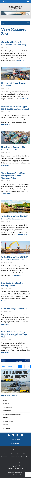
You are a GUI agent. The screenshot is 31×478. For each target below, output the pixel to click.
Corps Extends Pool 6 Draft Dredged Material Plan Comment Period (13, 175)
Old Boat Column (7, 407)
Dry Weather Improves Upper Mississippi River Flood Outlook (15, 107)
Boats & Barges (7, 410)
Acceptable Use (25, 457)
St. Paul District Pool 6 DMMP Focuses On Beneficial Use (15, 206)
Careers (12, 453)
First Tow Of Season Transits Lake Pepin (15, 73)
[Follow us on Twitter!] (13, 435)
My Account (23, 450)
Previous (9, 366)
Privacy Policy (5, 457)
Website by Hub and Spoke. (15, 462)
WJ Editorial (6, 403)
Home (5, 450)
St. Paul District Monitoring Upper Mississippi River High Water (14, 334)
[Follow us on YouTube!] (22, 435)
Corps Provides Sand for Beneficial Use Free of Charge (13, 43)
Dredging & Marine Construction (12, 414)
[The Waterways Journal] (15, 8)
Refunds (24, 453)
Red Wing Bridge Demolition (14, 308)
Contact (18, 453)
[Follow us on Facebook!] (9, 435)
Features (5, 400)
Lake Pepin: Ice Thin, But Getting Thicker (12, 284)
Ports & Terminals (8, 421)
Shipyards (5, 417)
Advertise (6, 453)
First (3, 366)
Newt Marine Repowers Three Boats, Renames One (15, 137)
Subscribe (16, 450)
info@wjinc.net (15, 444)
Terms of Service (15, 457)
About (10, 450)
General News (6, 428)
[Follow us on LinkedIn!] (17, 435)
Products (5, 424)
